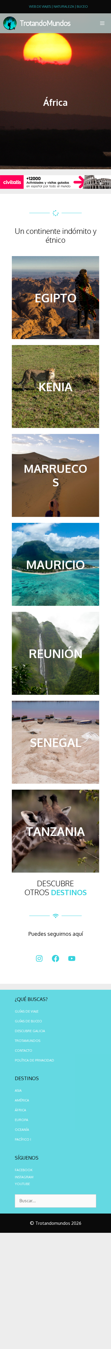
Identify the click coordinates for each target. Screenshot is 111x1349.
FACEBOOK (24, 1170)
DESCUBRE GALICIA (30, 1031)
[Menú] (101, 23)
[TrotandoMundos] (11, 23)
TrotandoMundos (45, 23)
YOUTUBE (22, 1184)
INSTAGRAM (24, 1177)
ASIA (18, 1090)
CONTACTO (23, 1050)
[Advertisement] (55, 1290)
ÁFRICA (20, 1110)
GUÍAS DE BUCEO (28, 1021)
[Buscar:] (55, 1201)
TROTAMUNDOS (27, 1041)
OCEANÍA (22, 1130)
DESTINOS (69, 892)
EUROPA (21, 1120)
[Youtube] (72, 958)
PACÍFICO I (23, 1139)
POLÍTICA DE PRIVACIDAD (34, 1060)
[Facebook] (55, 958)
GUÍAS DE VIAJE (26, 1011)
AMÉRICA (22, 1100)
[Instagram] (39, 958)
